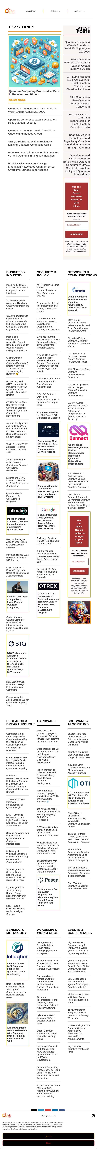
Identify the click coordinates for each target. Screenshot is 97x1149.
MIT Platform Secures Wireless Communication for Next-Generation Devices (48, 290)
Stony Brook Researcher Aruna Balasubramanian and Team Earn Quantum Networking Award (79, 325)
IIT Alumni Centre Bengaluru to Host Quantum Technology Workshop (78, 1014)
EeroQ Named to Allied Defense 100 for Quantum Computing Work (17, 701)
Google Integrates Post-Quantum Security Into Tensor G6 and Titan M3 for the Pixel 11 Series (47, 522)
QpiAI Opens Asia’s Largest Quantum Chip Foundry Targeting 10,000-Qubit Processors (48, 814)
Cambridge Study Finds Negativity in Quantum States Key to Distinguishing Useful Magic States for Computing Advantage (16, 742)
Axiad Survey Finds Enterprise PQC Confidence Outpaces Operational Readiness (17, 465)
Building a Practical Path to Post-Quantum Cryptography (48, 541)
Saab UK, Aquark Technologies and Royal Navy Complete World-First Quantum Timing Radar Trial (77, 141)
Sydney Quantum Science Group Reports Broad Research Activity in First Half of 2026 (16, 875)
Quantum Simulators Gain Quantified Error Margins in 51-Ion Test (79, 755)
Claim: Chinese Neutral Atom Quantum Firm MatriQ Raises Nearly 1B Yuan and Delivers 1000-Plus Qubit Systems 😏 (17, 366)
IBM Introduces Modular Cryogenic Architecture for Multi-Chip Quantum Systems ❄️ (48, 796)
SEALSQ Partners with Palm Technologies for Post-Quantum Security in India (79, 121)
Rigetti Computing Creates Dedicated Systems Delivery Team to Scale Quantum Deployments (46, 777)
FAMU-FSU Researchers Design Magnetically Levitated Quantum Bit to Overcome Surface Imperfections (31, 166)
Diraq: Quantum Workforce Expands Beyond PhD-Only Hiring (47, 1035)
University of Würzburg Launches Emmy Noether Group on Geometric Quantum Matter (17, 856)
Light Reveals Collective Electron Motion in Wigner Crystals (15, 910)
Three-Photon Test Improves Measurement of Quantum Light (15, 803)
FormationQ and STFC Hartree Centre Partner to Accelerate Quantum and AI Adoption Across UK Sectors (17, 388)
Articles (54, 11)
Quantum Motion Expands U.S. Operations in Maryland (14, 497)
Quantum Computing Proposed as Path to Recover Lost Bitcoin (34, 93)
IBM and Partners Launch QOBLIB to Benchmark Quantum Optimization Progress (79, 838)
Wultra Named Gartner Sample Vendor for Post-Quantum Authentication (48, 382)
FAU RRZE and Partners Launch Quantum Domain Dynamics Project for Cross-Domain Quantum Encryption (78, 480)
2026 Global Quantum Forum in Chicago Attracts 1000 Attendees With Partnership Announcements (79, 1032)
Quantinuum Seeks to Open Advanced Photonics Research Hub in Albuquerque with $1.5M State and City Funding (17, 323)
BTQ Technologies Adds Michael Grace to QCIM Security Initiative (16, 543)
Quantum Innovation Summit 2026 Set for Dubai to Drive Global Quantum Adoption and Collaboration (78, 966)
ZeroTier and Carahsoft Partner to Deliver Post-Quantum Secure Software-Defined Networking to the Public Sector (79, 501)
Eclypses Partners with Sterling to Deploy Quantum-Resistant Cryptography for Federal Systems (48, 342)
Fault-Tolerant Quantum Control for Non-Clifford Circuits (78, 886)
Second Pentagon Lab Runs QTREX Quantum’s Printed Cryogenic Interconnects (17, 838)
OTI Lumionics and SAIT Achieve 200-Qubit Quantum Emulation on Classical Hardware (78, 83)
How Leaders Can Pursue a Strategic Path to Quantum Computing (15, 686)
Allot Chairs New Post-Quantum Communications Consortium (79, 373)
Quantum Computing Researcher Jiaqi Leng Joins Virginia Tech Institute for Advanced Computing (48, 1072)
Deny (48, 1143)
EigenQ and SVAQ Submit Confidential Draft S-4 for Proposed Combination (17, 482)
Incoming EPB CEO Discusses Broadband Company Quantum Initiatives (17, 289)
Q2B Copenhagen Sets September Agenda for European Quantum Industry (78, 983)
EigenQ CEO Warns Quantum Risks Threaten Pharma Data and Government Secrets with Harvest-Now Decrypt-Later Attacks (48, 363)
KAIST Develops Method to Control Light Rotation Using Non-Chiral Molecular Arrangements (17, 820)
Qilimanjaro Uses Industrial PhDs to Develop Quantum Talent (46, 1019)
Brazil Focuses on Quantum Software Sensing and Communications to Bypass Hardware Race (16, 991)
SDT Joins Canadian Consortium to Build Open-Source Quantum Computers (47, 831)
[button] (93, 1115)
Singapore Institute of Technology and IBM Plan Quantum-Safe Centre (47, 307)
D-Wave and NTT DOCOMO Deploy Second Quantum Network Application (78, 357)
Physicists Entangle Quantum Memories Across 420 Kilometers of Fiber (79, 342)
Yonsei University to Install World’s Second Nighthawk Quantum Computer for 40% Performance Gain (48, 848)
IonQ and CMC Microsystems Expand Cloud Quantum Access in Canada (79, 769)
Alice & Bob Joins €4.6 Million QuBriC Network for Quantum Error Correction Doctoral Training (48, 1090)
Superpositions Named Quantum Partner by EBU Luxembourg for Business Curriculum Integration (47, 983)
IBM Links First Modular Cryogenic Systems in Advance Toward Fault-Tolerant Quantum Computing (48, 736)
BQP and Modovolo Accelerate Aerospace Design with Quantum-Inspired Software (79, 871)
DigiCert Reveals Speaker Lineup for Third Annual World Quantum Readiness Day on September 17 (79, 948)
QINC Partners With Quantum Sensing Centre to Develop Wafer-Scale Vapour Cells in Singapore (47, 866)
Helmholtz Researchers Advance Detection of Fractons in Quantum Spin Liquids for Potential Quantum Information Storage (17, 783)
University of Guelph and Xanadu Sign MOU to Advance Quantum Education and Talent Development (47, 1053)
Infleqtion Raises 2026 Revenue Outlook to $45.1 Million (17, 557)
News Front (31, 11)
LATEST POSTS (83, 30)
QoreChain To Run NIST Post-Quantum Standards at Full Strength (47, 573)
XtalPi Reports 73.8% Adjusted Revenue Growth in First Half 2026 (17, 448)
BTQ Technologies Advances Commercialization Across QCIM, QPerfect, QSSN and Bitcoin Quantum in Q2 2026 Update (17, 662)
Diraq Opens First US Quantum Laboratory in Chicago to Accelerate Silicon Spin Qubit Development (48, 756)
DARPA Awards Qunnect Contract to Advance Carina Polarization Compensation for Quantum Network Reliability (78, 411)
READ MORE (17, 100)
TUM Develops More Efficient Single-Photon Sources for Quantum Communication (78, 390)
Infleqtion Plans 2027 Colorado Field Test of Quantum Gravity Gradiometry (16, 969)
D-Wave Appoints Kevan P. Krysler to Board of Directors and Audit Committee (17, 571)
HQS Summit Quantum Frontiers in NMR (78, 1049)
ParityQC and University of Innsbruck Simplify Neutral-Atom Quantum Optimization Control (79, 820)
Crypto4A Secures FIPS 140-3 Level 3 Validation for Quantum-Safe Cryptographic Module (48, 324)
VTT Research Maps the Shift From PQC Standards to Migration (48, 415)
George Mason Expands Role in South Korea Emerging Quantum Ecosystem (47, 948)
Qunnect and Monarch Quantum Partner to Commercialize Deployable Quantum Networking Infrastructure (78, 454)
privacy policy (71, 251)
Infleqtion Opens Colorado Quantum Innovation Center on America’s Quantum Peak (17, 524)
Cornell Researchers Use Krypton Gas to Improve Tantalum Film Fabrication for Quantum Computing (16, 762)
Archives (78, 11)
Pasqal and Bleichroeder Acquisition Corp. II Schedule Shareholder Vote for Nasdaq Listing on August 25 (17, 344)
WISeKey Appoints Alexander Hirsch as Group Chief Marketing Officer (17, 304)
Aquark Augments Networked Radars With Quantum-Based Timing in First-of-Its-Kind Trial (17, 1035)
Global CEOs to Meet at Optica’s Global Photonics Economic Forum (78, 998)
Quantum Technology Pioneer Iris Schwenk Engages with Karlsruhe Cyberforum (48, 964)
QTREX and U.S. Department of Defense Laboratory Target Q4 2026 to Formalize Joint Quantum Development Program (48, 603)
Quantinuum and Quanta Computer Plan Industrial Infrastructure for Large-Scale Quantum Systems (17, 624)
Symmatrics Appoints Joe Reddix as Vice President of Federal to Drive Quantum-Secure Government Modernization (17, 430)
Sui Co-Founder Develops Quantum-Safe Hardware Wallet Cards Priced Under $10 (48, 556)
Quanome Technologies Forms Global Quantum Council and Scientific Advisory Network (48, 1002)
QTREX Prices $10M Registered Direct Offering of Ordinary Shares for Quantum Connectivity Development (16, 409)
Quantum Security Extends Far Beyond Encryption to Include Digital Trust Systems (48, 491)
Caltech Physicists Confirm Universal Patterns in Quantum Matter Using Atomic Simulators (78, 739)
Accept (48, 1136)
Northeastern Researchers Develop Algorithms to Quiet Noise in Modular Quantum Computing (78, 855)
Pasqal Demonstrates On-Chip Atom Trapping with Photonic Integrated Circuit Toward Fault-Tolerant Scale (48, 896)
